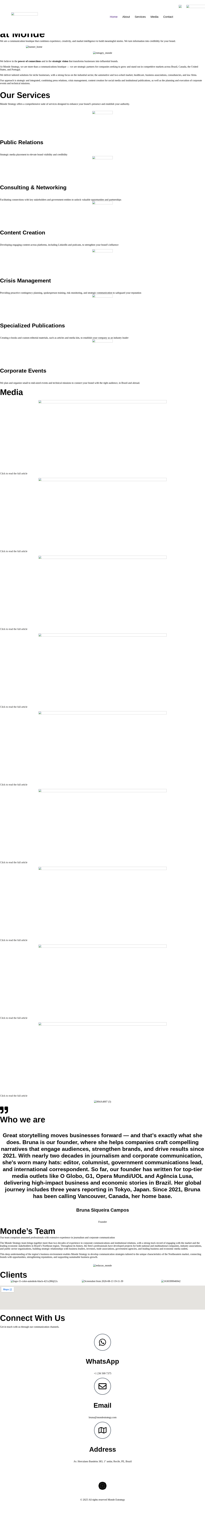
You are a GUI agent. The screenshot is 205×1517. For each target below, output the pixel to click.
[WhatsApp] (102, 1342)
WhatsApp (102, 1361)
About (126, 16)
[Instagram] (102, 1486)
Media (154, 16)
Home (114, 16)
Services (140, 16)
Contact (168, 16)
